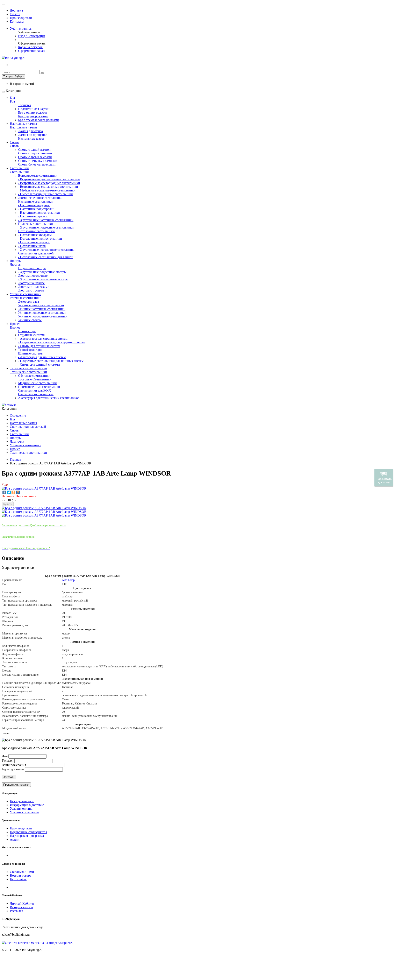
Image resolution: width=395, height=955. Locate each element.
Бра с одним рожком (32, 112)
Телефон (8, 760)
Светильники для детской (28, 426)
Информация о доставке (27, 805)
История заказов (21, 907)
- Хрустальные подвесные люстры (42, 272)
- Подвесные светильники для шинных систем (51, 361)
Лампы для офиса (30, 131)
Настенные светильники (35, 201)
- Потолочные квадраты (35, 235)
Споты (14, 142)
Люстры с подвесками (33, 286)
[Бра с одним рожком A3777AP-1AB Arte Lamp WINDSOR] (44, 488)
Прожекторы (27, 331)
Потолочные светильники (36, 231)
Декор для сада (28, 301)
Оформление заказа (31, 50)
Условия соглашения (24, 812)
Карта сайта (18, 879)
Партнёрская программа (27, 835)
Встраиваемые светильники (37, 175)
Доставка (16, 10)
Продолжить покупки (16, 784)
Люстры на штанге (31, 283)
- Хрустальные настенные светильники (45, 220)
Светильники (19, 168)
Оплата (15, 14)
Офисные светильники (34, 375)
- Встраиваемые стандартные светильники (48, 186)
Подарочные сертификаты (28, 832)
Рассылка (16, 911)
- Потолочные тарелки (34, 242)
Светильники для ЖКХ (34, 390)
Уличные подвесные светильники (42, 312)
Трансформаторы (30, 349)
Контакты (17, 21)
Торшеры (24, 105)
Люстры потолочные (33, 275)
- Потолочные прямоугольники (40, 238)
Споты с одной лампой (34, 149)
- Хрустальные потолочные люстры (43, 279)
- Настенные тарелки (33, 216)
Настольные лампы (23, 123)
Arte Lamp (68, 580)
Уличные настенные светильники (41, 309)
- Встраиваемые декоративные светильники (49, 179)
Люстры (15, 260)
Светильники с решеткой (35, 394)
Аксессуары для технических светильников (48, 398)
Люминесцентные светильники (40, 197)
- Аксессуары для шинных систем (42, 357)
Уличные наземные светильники (41, 305)
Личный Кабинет (22, 903)
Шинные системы (30, 353)
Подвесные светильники (35, 223)
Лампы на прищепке (32, 134)
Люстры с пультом (31, 290)
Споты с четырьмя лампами (37, 160)
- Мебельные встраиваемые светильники (47, 190)
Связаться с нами (22, 871)
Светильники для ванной (36, 253)
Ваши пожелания (14, 765)
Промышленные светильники (39, 386)
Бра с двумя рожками (33, 116)
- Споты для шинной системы (39, 364)
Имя (5, 756)
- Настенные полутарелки (36, 209)
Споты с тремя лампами (35, 157)
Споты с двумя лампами (35, 153)
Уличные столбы (30, 320)
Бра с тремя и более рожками (38, 120)
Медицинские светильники (37, 383)
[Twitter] (9, 492)
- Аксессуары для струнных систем (42, 338)
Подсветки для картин (34, 109)
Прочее (15, 323)
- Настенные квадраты (34, 205)
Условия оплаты (21, 808)
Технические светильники (28, 368)
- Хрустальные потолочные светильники (47, 249)
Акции (15, 839)
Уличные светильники (25, 294)
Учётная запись (20, 28)
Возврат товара (20, 875)
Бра (12, 97)
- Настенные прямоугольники (39, 212)
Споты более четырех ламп (37, 164)
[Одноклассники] (13, 492)
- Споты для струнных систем (39, 346)
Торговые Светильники (34, 379)
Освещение (18, 415)
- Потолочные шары (32, 246)
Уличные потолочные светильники (42, 316)
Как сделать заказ (22, 801)
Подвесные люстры (32, 268)
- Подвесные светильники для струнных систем (51, 342)
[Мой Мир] (18, 492)
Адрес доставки (13, 769)
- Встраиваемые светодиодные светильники (49, 183)
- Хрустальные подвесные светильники (46, 227)
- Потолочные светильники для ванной (45, 257)
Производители (21, 18)
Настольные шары (31, 138)
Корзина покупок (30, 47)
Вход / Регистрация (31, 36)
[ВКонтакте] (4, 492)
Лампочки (17, 441)
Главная (15, 459)
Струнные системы (31, 335)
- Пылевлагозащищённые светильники (45, 194)
